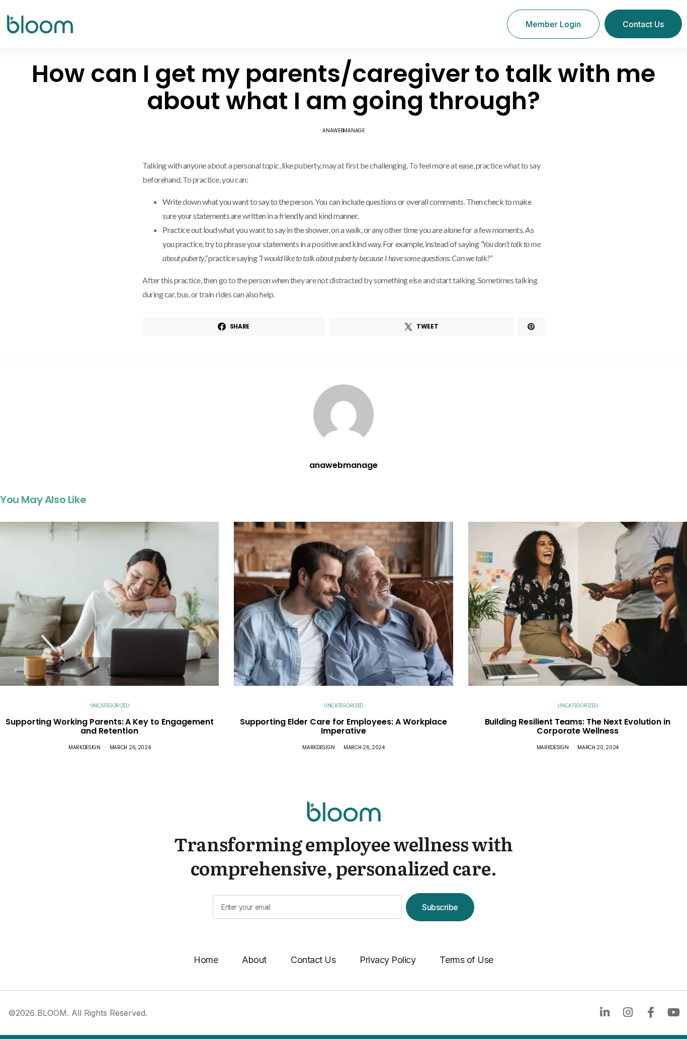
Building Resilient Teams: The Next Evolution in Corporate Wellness (578, 726)
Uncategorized (109, 705)
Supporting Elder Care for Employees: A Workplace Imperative (344, 726)
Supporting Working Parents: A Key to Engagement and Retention (110, 726)
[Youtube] (673, 1012)
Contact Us (313, 959)
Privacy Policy (387, 959)
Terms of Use (466, 959)
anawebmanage (343, 130)
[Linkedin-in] (604, 1012)
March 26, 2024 (130, 747)
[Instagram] (627, 1012)
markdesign (84, 747)
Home (206, 959)
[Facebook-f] (650, 1012)
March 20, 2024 (598, 747)
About (254, 959)
